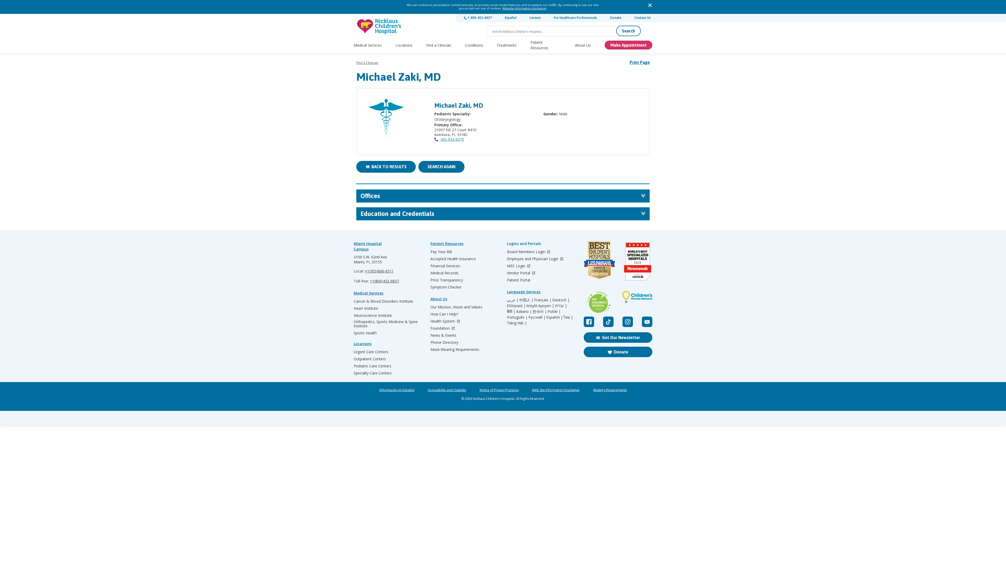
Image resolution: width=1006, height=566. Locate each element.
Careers (535, 17)
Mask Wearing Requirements (454, 349)
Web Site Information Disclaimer (556, 390)
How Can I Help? (444, 314)
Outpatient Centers (370, 359)
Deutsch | (561, 300)
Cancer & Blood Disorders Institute (383, 301)
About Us (583, 45)
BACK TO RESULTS (388, 166)
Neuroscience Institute (373, 315)
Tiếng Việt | (517, 323)
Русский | (536, 317)
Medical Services (368, 45)
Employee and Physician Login (533, 259)
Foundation (440, 328)
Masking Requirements (610, 390)
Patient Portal (518, 280)
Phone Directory (444, 342)
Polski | (554, 311)
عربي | (512, 300)
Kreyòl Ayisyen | (540, 306)
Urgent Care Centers (371, 352)
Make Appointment (628, 45)
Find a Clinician (438, 45)
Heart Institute (366, 308)
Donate (615, 17)
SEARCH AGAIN (441, 166)
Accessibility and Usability (447, 390)
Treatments (507, 45)
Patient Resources (539, 45)
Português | (517, 317)
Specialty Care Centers (373, 373)
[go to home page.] (379, 26)
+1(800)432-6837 (384, 281)
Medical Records (444, 273)
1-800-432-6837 (479, 17)
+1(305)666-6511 (379, 271)
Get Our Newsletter (621, 337)
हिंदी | (511, 311)
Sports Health (365, 333)
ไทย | (568, 317)
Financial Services (445, 266)
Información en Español (396, 390)
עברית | (561, 306)
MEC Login (516, 266)
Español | (554, 317)
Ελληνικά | (516, 306)
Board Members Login (526, 252)
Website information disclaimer (524, 8)
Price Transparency (446, 280)
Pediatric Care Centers (372, 366)
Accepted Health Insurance (453, 259)
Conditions (474, 45)
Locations (404, 45)
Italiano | (524, 311)
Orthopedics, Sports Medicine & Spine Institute (386, 324)
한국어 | (540, 311)
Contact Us (643, 17)
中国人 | (526, 300)
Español (510, 17)
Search (628, 31)
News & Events (443, 335)
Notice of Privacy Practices (499, 390)
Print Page (640, 62)
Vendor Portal (519, 273)
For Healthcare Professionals (575, 17)
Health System (443, 321)
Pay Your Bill (441, 252)
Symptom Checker (446, 287)
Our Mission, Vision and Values (456, 307)
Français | (542, 300)
